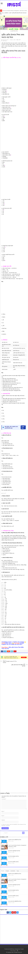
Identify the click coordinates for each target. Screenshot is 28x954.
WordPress (12, 949)
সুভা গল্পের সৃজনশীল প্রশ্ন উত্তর (13, 861)
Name (2, 811)
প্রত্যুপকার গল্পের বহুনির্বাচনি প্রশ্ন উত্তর (14, 839)
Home (2, 12)
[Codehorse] (14, 4)
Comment (3, 799)
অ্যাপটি (3, 643)
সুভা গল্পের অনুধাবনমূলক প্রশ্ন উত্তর (8, 10)
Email (2, 815)
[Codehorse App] (14, 657)
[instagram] (17, 912)
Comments (13, 870)
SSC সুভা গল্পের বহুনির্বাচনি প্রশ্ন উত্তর (14, 901)
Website (3, 820)
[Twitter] (10, 912)
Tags (18, 870)
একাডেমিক (6, 12)
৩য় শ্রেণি (10, 12)
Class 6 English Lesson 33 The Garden (10, 661)
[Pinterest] (13, 912)
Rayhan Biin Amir (6, 39)
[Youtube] (15, 912)
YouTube (16, 643)
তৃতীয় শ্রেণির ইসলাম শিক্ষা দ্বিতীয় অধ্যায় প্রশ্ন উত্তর (12, 648)
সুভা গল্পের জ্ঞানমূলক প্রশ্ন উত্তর (13, 856)
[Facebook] (8, 912)
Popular (7, 870)
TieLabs (22, 949)
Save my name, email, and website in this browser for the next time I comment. (13, 825)
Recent (2, 870)
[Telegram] (20, 912)
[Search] (23, 833)
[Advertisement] (14, 73)
